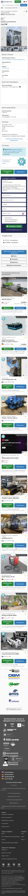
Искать (24, 5)
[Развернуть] (14, 314)
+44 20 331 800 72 (8, 772)
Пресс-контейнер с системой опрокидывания (13, 59)
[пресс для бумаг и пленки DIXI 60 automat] (14, 287)
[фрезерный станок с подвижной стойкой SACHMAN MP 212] (14, 524)
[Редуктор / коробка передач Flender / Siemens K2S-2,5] (14, 405)
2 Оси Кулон (14, 785)
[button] (26, 1)
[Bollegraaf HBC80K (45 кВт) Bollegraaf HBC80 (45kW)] (14, 602)
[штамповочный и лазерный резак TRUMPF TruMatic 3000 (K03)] (14, 485)
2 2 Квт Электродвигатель (14, 793)
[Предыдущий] (2, 39)
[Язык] (24, 1)
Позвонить (21, 172)
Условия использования (20, 892)
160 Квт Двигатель (14, 803)
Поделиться (14, 262)
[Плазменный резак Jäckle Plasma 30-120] (14, 564)
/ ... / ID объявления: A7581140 (10, 7)
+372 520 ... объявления (10, 240)
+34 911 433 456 (8, 779)
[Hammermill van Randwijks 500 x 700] (14, 367)
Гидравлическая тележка (14, 796)
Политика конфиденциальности (14, 230)
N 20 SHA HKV (5, 68)
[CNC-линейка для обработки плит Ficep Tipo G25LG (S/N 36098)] (14, 641)
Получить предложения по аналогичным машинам (11, 220)
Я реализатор (8, 218)
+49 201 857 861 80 (9, 776)
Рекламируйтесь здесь (14, 709)
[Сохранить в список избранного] (24, 11)
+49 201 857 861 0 (8, 774)
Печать (14, 256)
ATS (3, 64)
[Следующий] (26, 39)
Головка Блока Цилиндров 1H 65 (14, 799)
